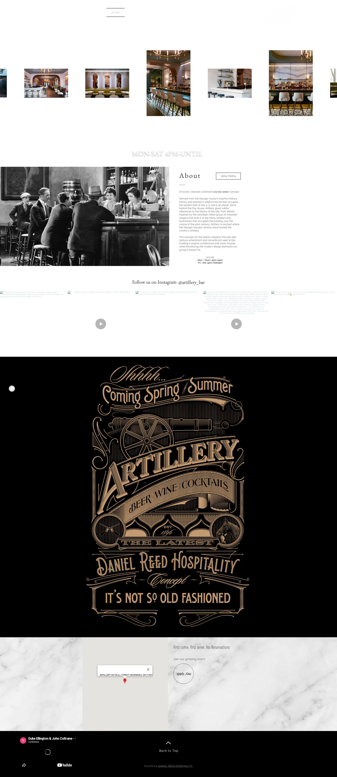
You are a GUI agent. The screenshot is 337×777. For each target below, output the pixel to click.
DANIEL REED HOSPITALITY (175, 766)
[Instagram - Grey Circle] (12, 389)
